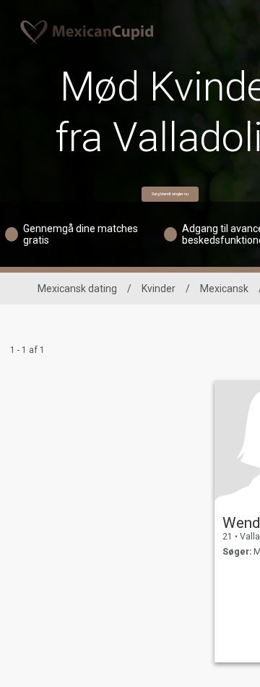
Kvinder (159, 288)
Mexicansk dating (77, 288)
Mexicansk (224, 288)
